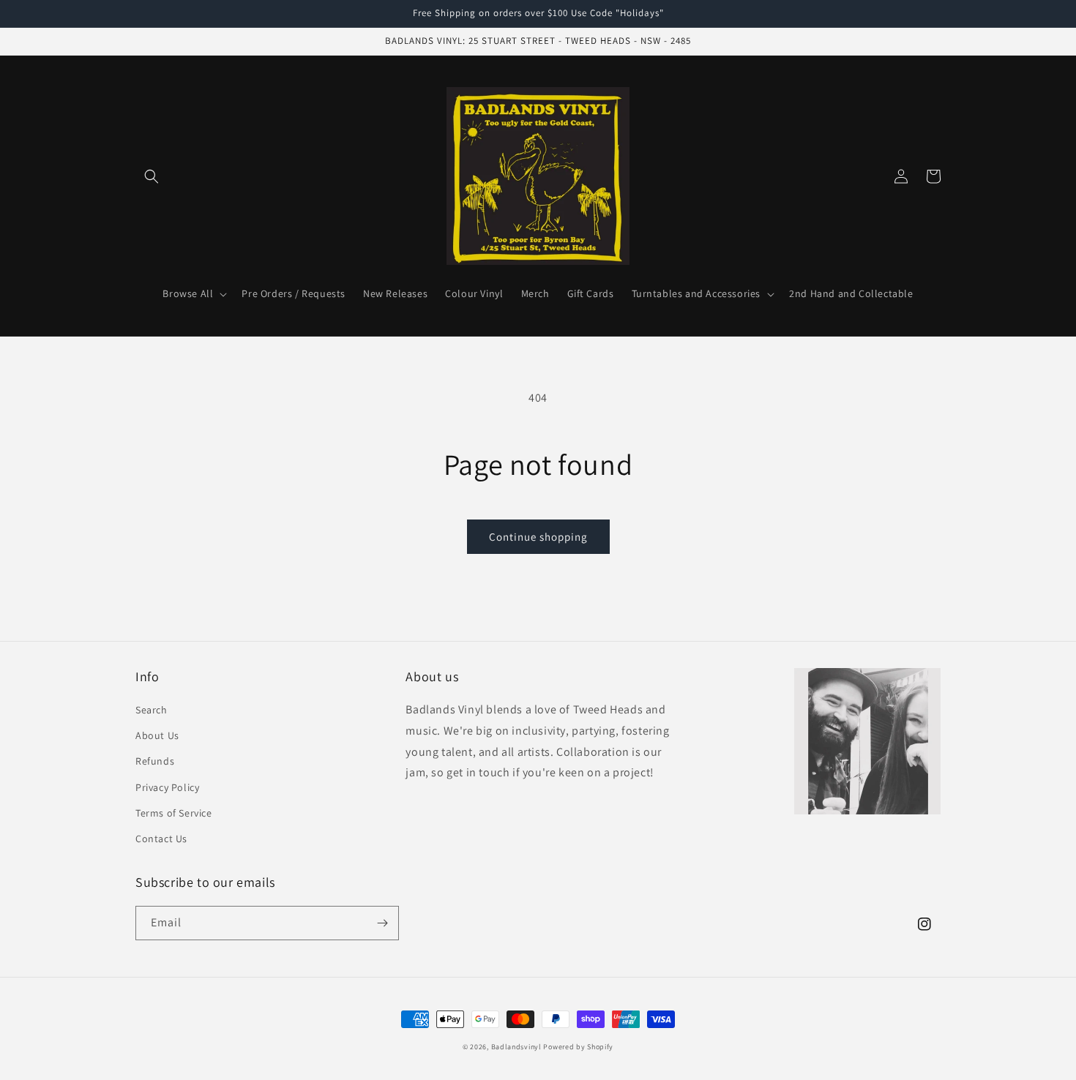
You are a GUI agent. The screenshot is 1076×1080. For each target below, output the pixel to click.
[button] (151, 176)
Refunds (154, 761)
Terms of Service (173, 813)
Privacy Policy (167, 787)
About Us (157, 735)
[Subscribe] (382, 923)
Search (151, 709)
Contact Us (161, 838)
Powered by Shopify (578, 1046)
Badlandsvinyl (516, 1046)
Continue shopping (538, 537)
